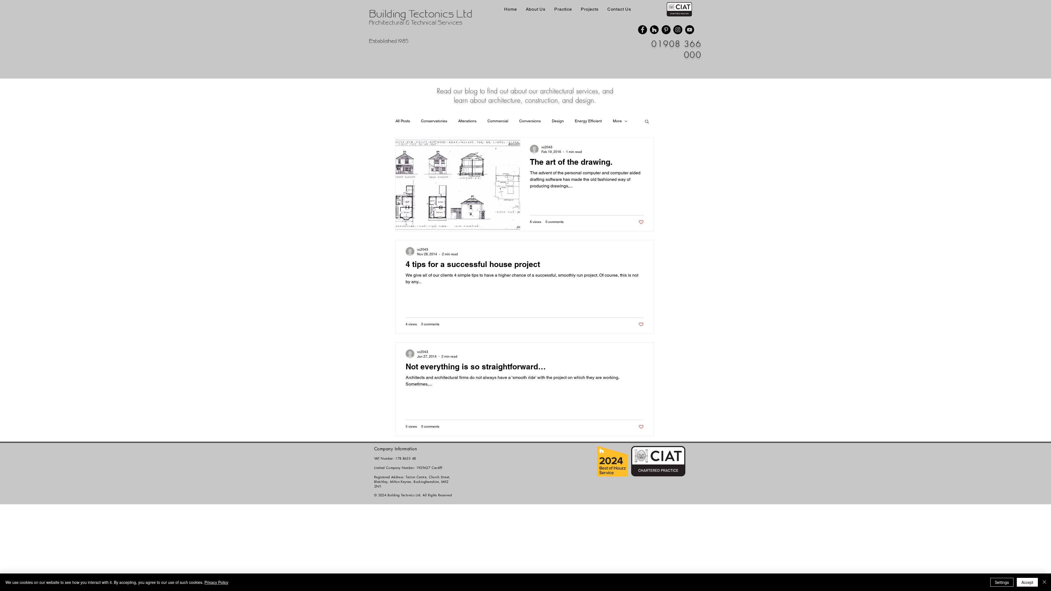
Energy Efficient (588, 121)
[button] (646, 122)
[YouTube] (689, 29)
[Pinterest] (666, 29)
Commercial (497, 121)
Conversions (530, 121)
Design (558, 121)
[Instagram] (677, 29)
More (617, 121)
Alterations (467, 121)
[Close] (1044, 582)
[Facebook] (642, 29)
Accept (1027, 582)
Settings (1002, 582)
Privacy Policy (216, 582)
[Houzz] (654, 29)
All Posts (402, 121)
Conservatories (434, 121)
